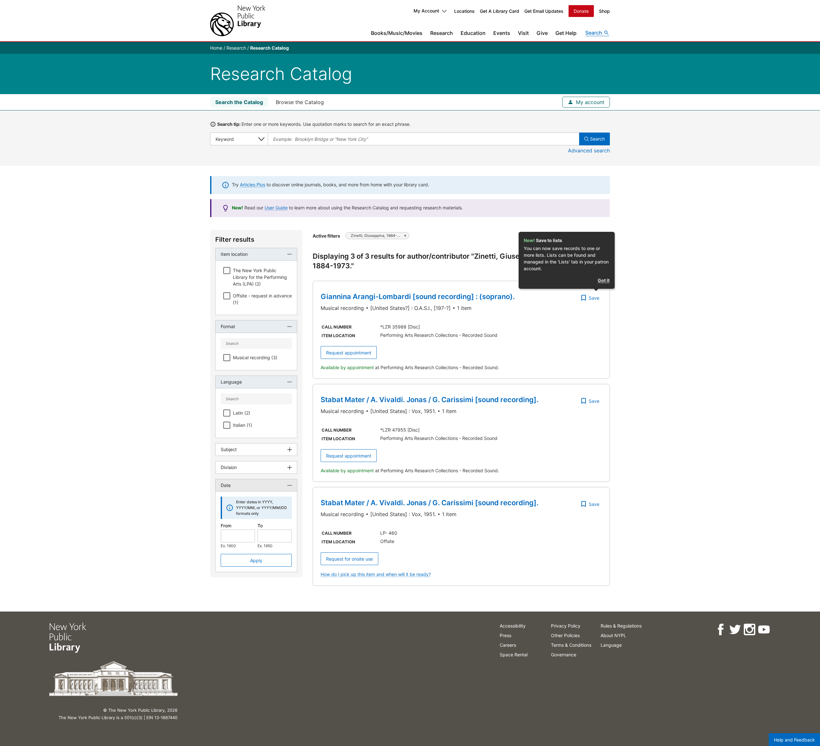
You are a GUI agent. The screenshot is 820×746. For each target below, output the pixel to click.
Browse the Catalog (300, 102)
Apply (256, 560)
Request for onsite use (349, 559)
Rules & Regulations (621, 625)
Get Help (566, 33)
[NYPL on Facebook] (720, 629)
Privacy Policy (565, 625)
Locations (464, 11)
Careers (508, 645)
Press (505, 635)
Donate (581, 11)
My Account (426, 10)
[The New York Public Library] (237, 20)
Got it (604, 280)
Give (542, 33)
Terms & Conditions (571, 645)
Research (441, 33)
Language (611, 645)
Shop (604, 11)
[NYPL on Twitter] (735, 629)
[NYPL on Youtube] (764, 629)
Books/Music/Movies (396, 33)
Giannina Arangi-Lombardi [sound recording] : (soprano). (418, 296)
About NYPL (613, 635)
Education (473, 33)
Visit (523, 33)
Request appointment (348, 352)
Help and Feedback (794, 739)
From (226, 525)
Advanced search (589, 150)
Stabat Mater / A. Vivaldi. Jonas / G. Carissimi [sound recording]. (429, 399)
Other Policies (565, 635)
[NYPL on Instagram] (749, 629)
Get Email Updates (543, 11)
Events (501, 33)
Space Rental (514, 654)
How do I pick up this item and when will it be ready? (376, 574)
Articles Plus (252, 184)
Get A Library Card (499, 11)
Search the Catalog (239, 102)
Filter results (234, 239)
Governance (563, 654)
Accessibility (513, 625)
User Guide (276, 207)
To (260, 525)
